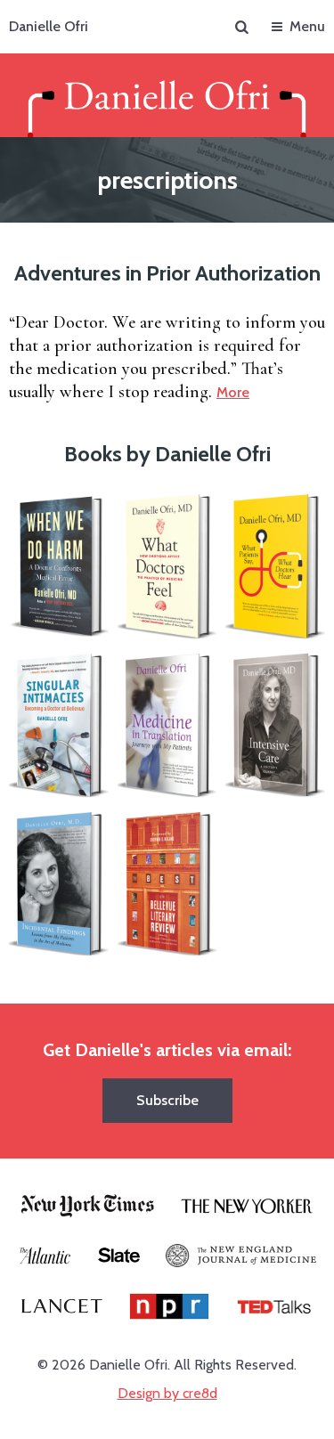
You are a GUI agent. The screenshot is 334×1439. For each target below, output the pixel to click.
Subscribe (167, 1100)
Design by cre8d (167, 1393)
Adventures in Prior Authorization (167, 273)
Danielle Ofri (48, 26)
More (232, 392)
